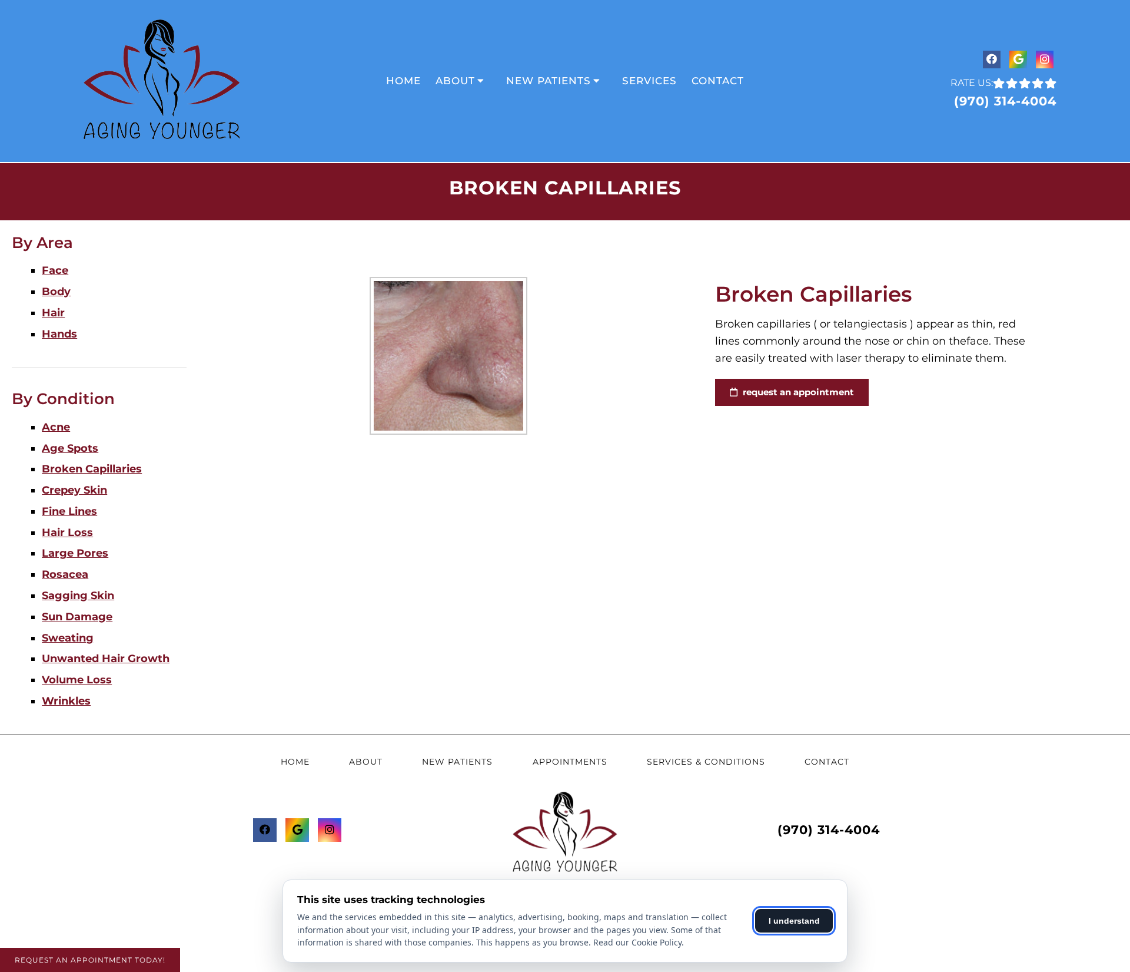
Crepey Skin (74, 490)
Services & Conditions (706, 761)
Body (56, 291)
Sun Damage (77, 616)
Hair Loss (67, 532)
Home (403, 81)
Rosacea (65, 574)
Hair (53, 312)
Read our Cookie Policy (637, 942)
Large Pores (75, 553)
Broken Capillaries (92, 468)
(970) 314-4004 (1005, 101)
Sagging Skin (78, 595)
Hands (59, 334)
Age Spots (70, 448)
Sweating (68, 638)
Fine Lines (69, 511)
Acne (56, 427)
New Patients (548, 81)
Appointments (570, 761)
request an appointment (797, 392)
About (455, 81)
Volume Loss (77, 679)
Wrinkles (66, 701)
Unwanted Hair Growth (106, 658)
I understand (794, 920)
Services (649, 81)
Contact (718, 81)
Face (55, 270)
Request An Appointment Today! (90, 960)
